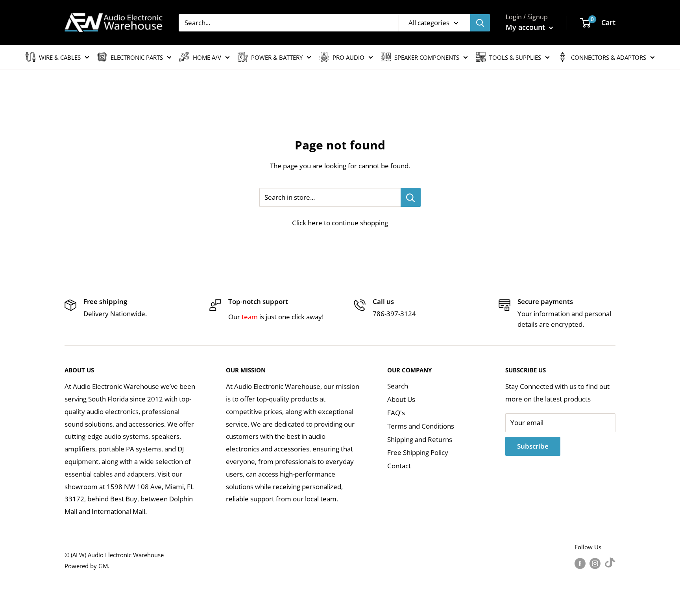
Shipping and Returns (419, 439)
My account (526, 27)
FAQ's (396, 412)
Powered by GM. (87, 566)
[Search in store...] (411, 197)
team (250, 316)
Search (397, 385)
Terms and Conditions (420, 426)
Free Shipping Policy (417, 452)
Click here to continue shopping (340, 222)
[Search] (480, 22)
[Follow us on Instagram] (595, 563)
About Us (401, 399)
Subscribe (533, 446)
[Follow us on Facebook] (580, 563)
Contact (399, 465)
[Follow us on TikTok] (609, 563)
